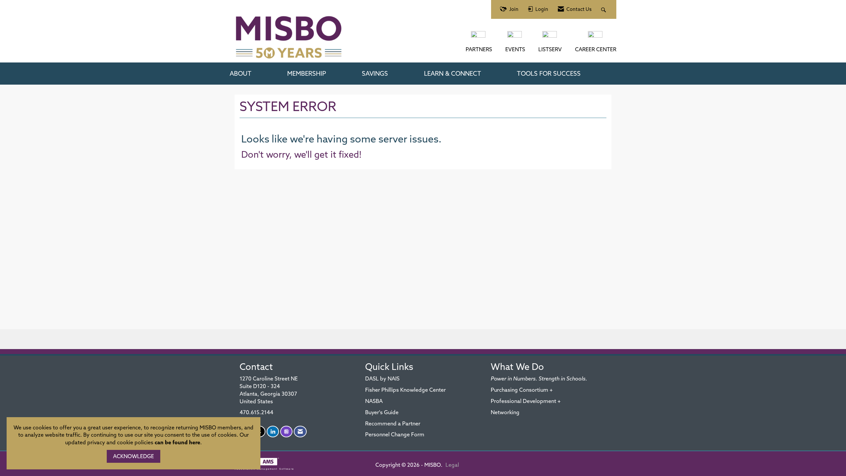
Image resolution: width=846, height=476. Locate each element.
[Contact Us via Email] (300, 431)
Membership (306, 73)
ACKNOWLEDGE (133, 456)
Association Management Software (264, 468)
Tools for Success (549, 73)
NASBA (374, 401)
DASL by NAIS (382, 378)
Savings (375, 73)
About (240, 73)
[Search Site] (604, 9)
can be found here (177, 442)
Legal (452, 464)
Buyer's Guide (382, 412)
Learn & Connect (452, 73)
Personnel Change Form (394, 434)
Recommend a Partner (392, 423)
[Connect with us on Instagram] (286, 431)
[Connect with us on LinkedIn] (273, 431)
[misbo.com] (479, 37)
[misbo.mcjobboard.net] (596, 37)
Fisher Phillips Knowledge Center (405, 389)
